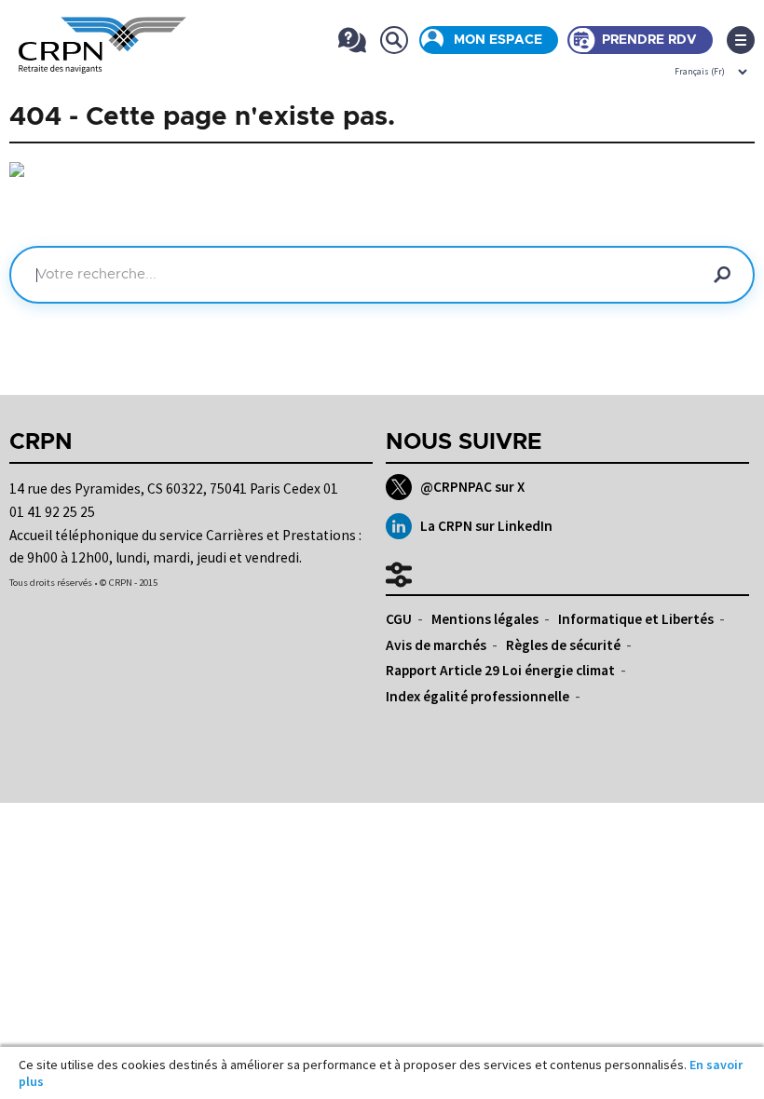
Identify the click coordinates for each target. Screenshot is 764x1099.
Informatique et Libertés (636, 619)
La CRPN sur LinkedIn (486, 526)
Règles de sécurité (563, 645)
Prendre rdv (649, 40)
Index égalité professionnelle (477, 696)
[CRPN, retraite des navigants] (102, 61)
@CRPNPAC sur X (472, 486)
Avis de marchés (436, 645)
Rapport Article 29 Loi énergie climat (500, 670)
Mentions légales (485, 619)
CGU (399, 619)
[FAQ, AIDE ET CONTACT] (352, 40)
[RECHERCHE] (394, 40)
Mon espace (498, 40)
